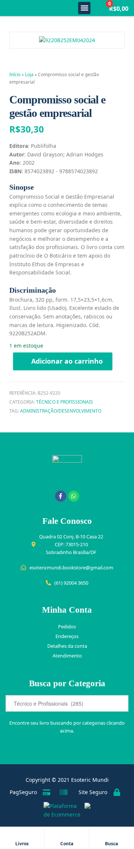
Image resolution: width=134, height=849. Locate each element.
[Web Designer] (85, 810)
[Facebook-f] (60, 496)
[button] (84, 8)
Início (14, 74)
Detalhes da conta (67, 646)
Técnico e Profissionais (64, 402)
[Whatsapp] (73, 496)
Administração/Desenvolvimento (60, 411)
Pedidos (67, 626)
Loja (29, 74)
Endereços (67, 636)
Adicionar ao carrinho (67, 361)
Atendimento (67, 655)
